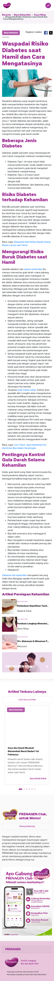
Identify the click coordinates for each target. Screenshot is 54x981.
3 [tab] (27, 790)
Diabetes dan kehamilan (14, 575)
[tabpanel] (27, 745)
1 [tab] (20, 790)
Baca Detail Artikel (38, 778)
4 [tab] (30, 790)
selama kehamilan (33, 269)
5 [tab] (33, 790)
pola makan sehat (27, 390)
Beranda (6, 15)
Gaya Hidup (40, 15)
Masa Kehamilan (22, 15)
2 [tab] (25, 790)
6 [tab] (35, 790)
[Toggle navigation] (48, 5)
